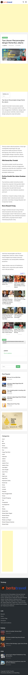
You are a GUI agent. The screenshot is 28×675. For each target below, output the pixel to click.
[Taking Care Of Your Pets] (4, 404)
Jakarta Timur (5, 463)
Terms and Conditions (6, 622)
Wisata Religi (5, 524)
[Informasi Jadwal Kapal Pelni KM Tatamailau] (4, 383)
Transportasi (5, 37)
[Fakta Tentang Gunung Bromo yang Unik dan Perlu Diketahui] (3, 661)
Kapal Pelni (4, 478)
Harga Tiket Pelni (6, 452)
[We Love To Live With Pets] (4, 377)
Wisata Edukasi (5, 515)
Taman (3, 495)
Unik (3, 506)
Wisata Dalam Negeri (7, 513)
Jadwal (3, 458)
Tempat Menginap (6, 498)
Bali (3, 441)
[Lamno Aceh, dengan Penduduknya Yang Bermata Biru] (3, 654)
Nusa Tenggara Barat (7, 493)
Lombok (4, 489)
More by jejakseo (8, 353)
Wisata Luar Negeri (6, 519)
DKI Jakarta (4, 447)
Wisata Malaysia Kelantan (8, 522)
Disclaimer (3, 620)
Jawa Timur (5, 471)
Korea (3, 485)
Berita (3, 443)
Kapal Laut (4, 476)
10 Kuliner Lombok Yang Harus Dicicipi (15, 637)
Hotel (3, 454)
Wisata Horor (5, 517)
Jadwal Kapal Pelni (7, 602)
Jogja (3, 474)
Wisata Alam (5, 511)
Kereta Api (4, 482)
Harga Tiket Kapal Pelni (10, 600)
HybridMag (16, 672)
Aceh (3, 439)
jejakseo (5, 45)
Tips (3, 500)
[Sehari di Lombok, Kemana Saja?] (3, 631)
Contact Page (4, 618)
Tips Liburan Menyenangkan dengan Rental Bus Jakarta (13, 342)
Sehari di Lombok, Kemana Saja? (14, 631)
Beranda (3, 614)
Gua (3, 450)
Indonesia (4, 456)
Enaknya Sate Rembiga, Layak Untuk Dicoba (16, 643)
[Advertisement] (14, 18)
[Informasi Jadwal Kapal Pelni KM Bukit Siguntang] (4, 397)
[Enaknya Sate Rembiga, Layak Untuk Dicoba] (3, 643)
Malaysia (4, 491)
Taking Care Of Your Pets (13, 404)
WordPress (9, 672)
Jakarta (4, 461)
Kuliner (3, 487)
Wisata (3, 509)
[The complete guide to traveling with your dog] (4, 390)
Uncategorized (5, 504)
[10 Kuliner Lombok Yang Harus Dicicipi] (3, 637)
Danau (3, 445)
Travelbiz (12, 671)
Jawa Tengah (5, 469)
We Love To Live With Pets (13, 377)
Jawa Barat (4, 467)
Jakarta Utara (5, 465)
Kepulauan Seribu (6, 480)
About (2, 616)
